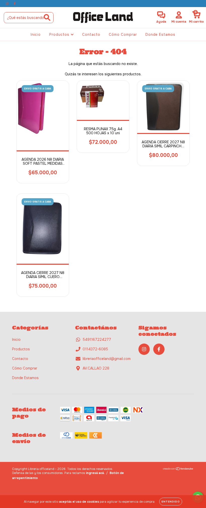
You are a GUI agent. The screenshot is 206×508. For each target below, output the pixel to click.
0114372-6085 (95, 349)
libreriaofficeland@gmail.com (107, 358)
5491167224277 (97, 339)
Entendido (171, 501)
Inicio (36, 34)
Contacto (91, 34)
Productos (60, 34)
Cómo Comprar (123, 34)
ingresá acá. (95, 473)
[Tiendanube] (178, 469)
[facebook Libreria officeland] (14, 3)
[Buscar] (47, 17)
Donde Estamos (160, 34)
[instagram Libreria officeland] (7, 3)
